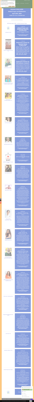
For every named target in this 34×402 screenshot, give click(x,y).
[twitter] (0, 200)
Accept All (13, 6)
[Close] (32, 387)
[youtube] (0, 203)
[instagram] (0, 201)
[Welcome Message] (32, 400)
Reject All (10, 6)
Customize (7, 6)
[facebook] (0, 199)
